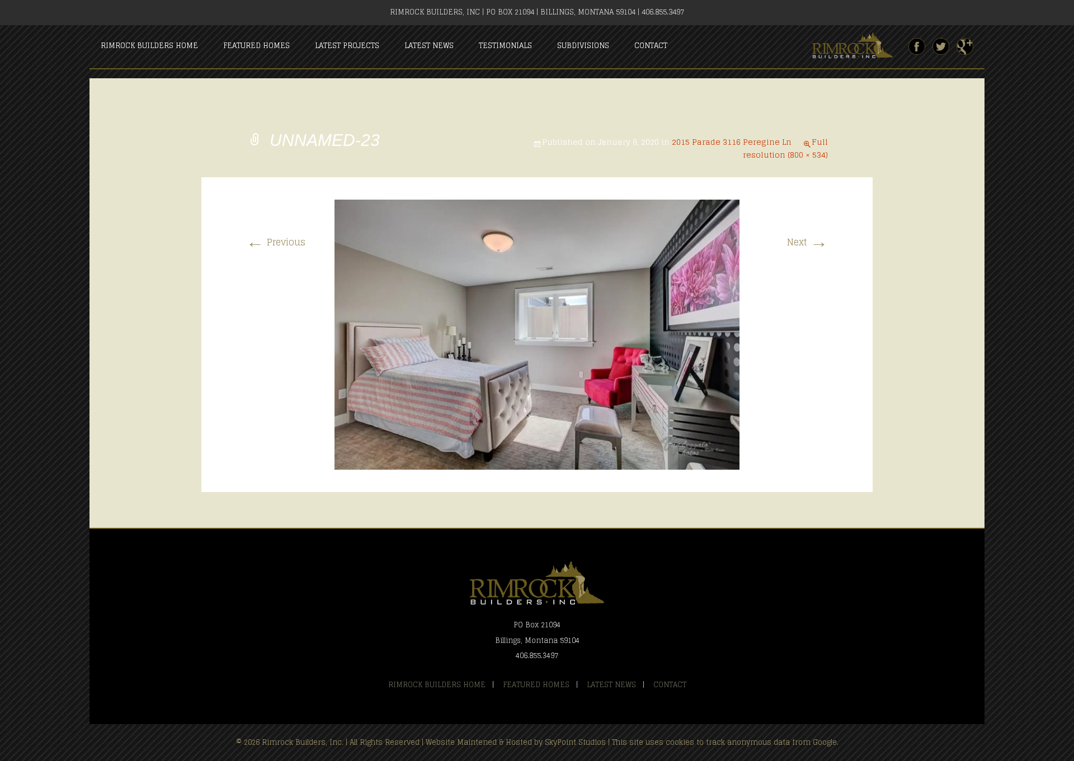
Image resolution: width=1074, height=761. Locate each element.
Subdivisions (583, 45)
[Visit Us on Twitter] (940, 46)
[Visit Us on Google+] (965, 46)
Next (807, 242)
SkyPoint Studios (575, 742)
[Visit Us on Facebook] (916, 46)
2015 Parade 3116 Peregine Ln (732, 142)
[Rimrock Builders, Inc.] (857, 46)
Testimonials (505, 45)
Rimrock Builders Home (149, 45)
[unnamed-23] (537, 334)
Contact (650, 45)
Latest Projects (347, 45)
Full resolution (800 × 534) (785, 148)
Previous (275, 242)
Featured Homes (256, 45)
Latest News (429, 45)
